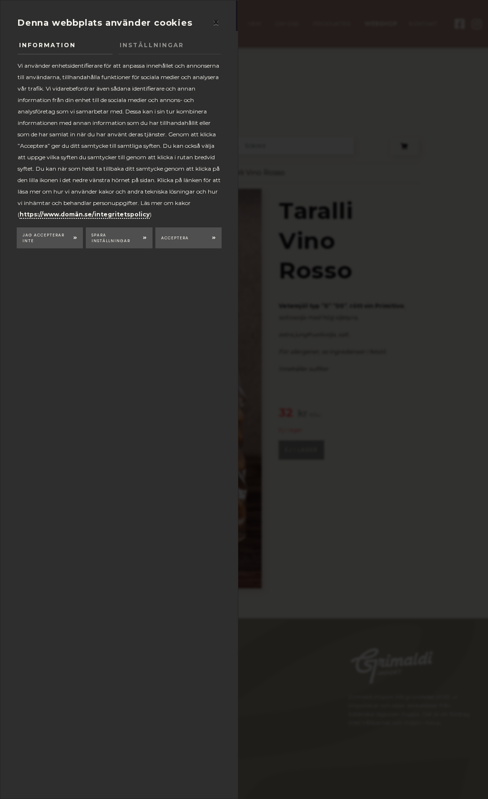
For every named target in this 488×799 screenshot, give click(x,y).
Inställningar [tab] (152, 45)
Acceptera (175, 238)
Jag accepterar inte (43, 238)
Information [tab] (47, 45)
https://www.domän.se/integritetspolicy (85, 214)
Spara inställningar (111, 238)
